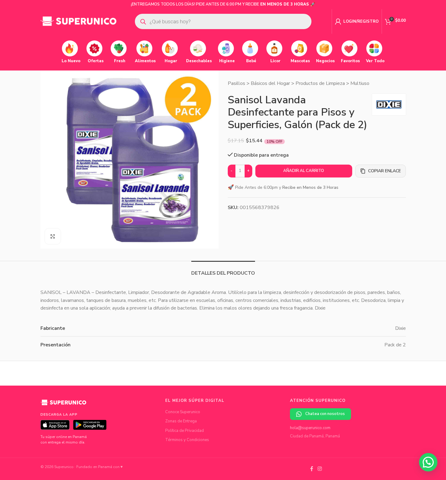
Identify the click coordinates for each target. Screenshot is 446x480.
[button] (428, 462)
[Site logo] (78, 21)
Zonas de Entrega (181, 421)
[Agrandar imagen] (52, 236)
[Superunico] (63, 404)
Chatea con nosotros (325, 414)
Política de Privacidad (184, 430)
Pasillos (236, 83)
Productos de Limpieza (320, 83)
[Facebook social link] (311, 469)
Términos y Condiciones (187, 440)
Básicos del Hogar (270, 83)
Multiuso (359, 83)
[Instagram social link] (319, 469)
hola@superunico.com (310, 428)
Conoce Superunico (182, 412)
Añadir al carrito (303, 170)
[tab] (223, 270)
